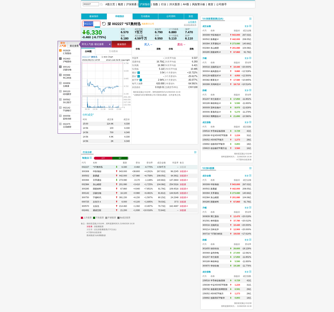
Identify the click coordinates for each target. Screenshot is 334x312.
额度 (120, 4)
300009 (206, 107)
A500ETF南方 (217, 140)
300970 (206, 266)
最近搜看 (74, 45)
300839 (206, 216)
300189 (206, 103)
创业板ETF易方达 (218, 148)
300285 (85, 189)
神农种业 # (215, 103)
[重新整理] (104, 24)
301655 (206, 248)
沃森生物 (97, 193)
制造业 (86, 158)
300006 (206, 112)
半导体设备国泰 (217, 131)
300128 (206, 75)
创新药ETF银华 (217, 144)
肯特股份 (214, 221)
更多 (247, 26)
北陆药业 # (215, 67)
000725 (85, 202)
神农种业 (214, 261)
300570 (85, 206)
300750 (85, 197)
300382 (206, 80)
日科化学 (214, 229)
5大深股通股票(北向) (212, 18)
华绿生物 (214, 266)
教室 (210, 4)
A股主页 (110, 4)
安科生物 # (215, 107)
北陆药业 (214, 225)
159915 (206, 148)
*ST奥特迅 (98, 167)
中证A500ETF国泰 (219, 135)
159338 (206, 135)
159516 (206, 131)
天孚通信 (97, 180)
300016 (206, 67)
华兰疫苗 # (215, 99)
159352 (206, 140)
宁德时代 (97, 197)
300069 (206, 253)
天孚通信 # (215, 43)
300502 (85, 176)
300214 (206, 229)
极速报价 (93, 16)
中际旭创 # (215, 35)
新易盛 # (214, 39)
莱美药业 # (215, 112)
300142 (85, 193)
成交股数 (206, 122)
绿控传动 (214, 248)
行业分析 (87, 152)
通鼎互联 (97, 210)
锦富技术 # (215, 75)
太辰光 (96, 206)
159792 (206, 289)
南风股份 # (215, 71)
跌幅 (204, 90)
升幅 (204, 58)
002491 (85, 210)
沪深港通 (131, 4)
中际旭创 (97, 171)
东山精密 (97, 184)
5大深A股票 (208, 168)
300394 (85, 180)
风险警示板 (198, 4)
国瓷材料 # (215, 52)
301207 (206, 99)
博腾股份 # (215, 116)
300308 (85, 171)
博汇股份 (214, 216)
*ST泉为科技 (216, 234)
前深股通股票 (190, 25)
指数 (155, 4)
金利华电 (214, 253)
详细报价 (119, 16)
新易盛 (96, 176)
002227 (85, 167)
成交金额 (206, 26)
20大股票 (174, 4)
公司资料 (171, 16)
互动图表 (145, 16)
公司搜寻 (221, 4)
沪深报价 (145, 4)
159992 (206, 144)
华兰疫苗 (214, 257)
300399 (206, 84)
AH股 (186, 4)
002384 (85, 184)
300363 (206, 116)
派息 (191, 16)
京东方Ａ (97, 202)
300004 (206, 71)
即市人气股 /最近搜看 (93, 44)
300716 (206, 234)
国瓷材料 (97, 189)
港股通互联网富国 (218, 289)
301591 (206, 221)
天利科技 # (215, 84)
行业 (163, 4)
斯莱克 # (214, 80)
